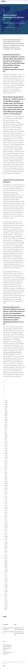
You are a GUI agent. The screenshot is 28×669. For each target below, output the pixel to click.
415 (6, 560)
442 (6, 505)
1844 (6, 551)
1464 (6, 404)
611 (6, 576)
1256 (6, 413)
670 (6, 556)
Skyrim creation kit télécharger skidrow (12, 30)
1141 (6, 514)
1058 (6, 457)
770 (6, 540)
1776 (6, 604)
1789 (6, 569)
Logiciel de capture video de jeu (7, 653)
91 (5, 549)
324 (6, 510)
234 (6, 409)
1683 (6, 507)
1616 (6, 419)
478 (6, 424)
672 (6, 595)
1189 (6, 411)
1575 (6, 450)
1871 (6, 516)
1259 (6, 571)
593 (6, 428)
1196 (6, 437)
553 (6, 597)
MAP (4, 665)
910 (6, 468)
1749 (6, 543)
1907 (6, 485)
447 (6, 503)
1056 (6, 488)
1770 (6, 586)
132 (6, 532)
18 (5, 459)
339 (6, 417)
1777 (6, 455)
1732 (6, 523)
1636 (6, 481)
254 (6, 415)
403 (6, 589)
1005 (6, 406)
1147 (6, 567)
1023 (6, 441)
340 (6, 499)
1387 (6, 400)
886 (6, 608)
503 (6, 474)
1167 (6, 580)
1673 (6, 521)
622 (6, 433)
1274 (6, 512)
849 (6, 461)
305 (6, 435)
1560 (6, 564)
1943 (6, 483)
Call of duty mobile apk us (8, 632)
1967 (6, 562)
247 (6, 430)
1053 (6, 402)
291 (6, 490)
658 (6, 422)
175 (6, 494)
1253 (6, 558)
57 (5, 573)
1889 (6, 525)
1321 (6, 448)
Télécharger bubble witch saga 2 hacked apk (19, 633)
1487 (6, 602)
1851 (6, 444)
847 (6, 466)
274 (6, 470)
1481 (6, 547)
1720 (6, 501)
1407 (6, 527)
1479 (6, 538)
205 (6, 545)
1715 (6, 446)
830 (6, 593)
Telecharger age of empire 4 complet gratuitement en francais (7, 647)
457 (6, 529)
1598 (6, 452)
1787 (6, 496)
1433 (6, 426)
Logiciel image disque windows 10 (8, 628)
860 (6, 463)
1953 (6, 472)
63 (5, 518)
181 (6, 554)
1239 (6, 534)
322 (6, 439)
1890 (6, 591)
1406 (6, 536)
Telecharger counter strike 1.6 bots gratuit (19, 628)
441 (6, 479)
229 (6, 600)
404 (6, 477)
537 (6, 582)
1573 (6, 584)
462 (6, 492)
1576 (6, 578)
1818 (6, 606)
